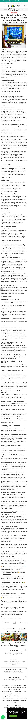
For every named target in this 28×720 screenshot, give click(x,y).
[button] (3, 717)
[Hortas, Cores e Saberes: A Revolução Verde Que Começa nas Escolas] (7, 637)
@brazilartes (5, 586)
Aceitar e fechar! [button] (13, 716)
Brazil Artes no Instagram (14, 582)
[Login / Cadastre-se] (24, 6)
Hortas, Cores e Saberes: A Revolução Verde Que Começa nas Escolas (7, 644)
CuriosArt (15, 8)
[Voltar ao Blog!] (14, 623)
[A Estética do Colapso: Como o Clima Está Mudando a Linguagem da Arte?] (20, 637)
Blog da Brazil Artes (7, 574)
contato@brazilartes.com (9, 707)
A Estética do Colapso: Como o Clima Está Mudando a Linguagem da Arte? (20, 644)
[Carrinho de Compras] (26, 6)
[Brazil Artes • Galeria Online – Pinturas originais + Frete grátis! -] (14, 6)
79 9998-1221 (17, 705)
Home (10, 8)
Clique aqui (21, 578)
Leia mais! (23, 713)
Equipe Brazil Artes (7, 22)
